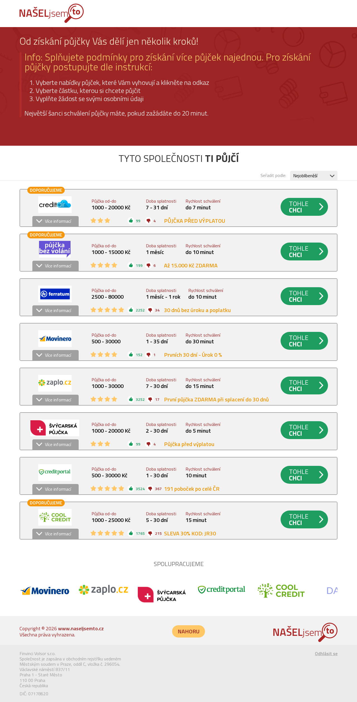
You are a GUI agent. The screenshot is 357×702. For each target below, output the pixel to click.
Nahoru (188, 631)
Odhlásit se (326, 653)
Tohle (298, 207)
